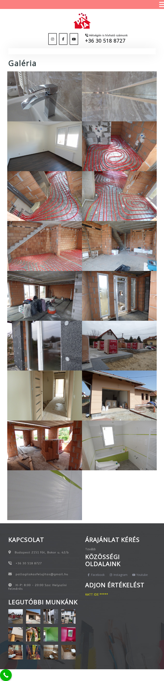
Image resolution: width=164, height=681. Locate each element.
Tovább (90, 549)
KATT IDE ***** (96, 594)
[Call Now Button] (6, 675)
